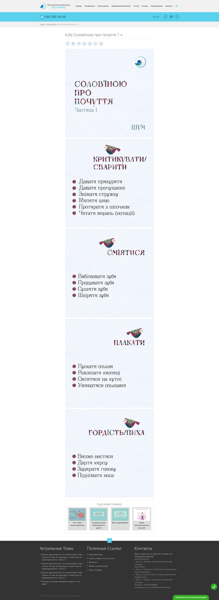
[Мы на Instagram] (177, 17)
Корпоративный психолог (121, 6)
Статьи (136, 6)
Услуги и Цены (103, 6)
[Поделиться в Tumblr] (101, 43)
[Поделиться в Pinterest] (95, 43)
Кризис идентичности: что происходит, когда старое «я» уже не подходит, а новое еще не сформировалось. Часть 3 (62, 557)
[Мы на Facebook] (165, 17)
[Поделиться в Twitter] (73, 43)
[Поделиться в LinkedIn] (90, 43)
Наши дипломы (157, 6)
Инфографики (51, 24)
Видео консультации (98, 566)
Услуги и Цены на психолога (101, 558)
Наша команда (95, 570)
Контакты (169, 6)
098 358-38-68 (55, 17)
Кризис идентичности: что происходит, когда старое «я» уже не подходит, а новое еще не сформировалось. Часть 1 (62, 575)
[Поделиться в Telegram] (78, 43)
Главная (78, 6)
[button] (176, 6)
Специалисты (90, 6)
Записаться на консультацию (190, 597)
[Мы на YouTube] (171, 17)
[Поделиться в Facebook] (67, 43)
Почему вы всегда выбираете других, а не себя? (61, 582)
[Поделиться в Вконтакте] (84, 43)
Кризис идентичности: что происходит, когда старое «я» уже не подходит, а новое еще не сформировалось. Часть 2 (62, 566)
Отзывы (145, 6)
